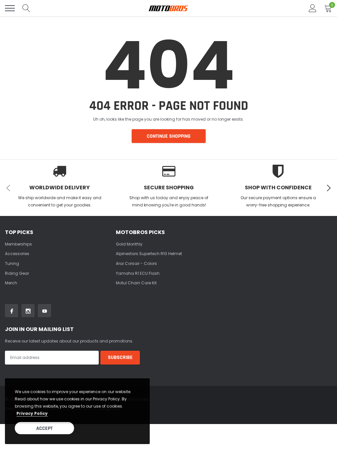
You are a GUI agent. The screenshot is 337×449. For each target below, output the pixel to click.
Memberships (18, 244)
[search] (26, 8)
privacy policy (32, 413)
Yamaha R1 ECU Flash (138, 273)
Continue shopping (169, 136)
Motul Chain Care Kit (136, 283)
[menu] (10, 8)
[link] (11, 310)
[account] (313, 8)
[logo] (168, 8)
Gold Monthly (129, 244)
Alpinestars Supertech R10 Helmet (149, 253)
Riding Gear (17, 273)
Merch (11, 283)
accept (44, 428)
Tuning (12, 263)
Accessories (17, 253)
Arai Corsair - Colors (136, 263)
